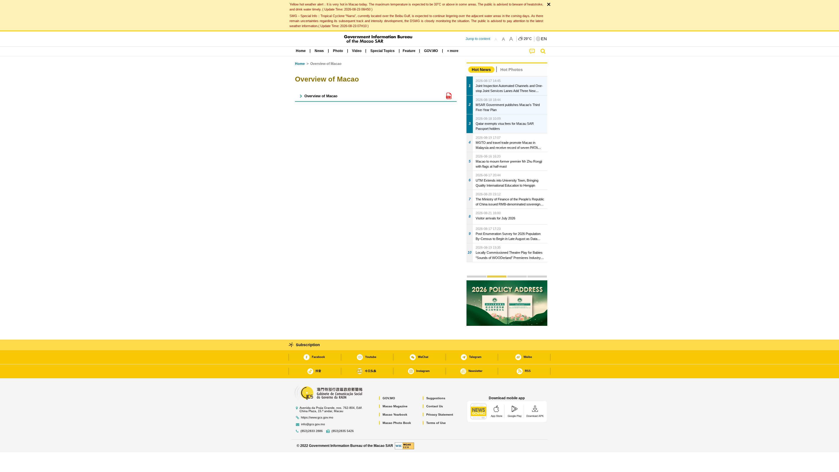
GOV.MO (389, 398)
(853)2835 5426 (342, 431)
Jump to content (478, 39)
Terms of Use (436, 423)
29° (528, 39)
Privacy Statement (439, 414)
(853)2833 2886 (311, 431)
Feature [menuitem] (409, 51)
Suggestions (435, 398)
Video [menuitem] (357, 51)
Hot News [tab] (481, 69)
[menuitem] (319, 51)
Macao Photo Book (397, 423)
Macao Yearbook (395, 414)
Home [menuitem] (301, 51)
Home (300, 64)
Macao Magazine (395, 406)
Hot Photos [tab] (511, 69)
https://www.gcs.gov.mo (317, 417)
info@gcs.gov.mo (313, 424)
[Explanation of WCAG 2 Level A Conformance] (404, 446)
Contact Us (434, 406)
